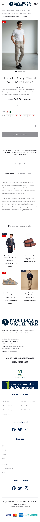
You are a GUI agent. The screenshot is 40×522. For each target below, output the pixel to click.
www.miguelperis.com (11, 351)
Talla (3, 115)
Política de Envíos (8, 406)
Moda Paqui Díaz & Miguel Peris (22, 502)
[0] (37, 3)
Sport (5, 152)
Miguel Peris (22, 155)
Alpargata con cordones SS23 (10, 293)
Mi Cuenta (6, 402)
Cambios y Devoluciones (28, 402)
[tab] (9, 173)
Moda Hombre (32, 150)
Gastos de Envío (8, 414)
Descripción (9, 174)
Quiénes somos (6, 446)
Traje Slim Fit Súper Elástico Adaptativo (10, 256)
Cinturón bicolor (30, 256)
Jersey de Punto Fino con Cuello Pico (30, 293)
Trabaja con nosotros (8, 450)
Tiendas (4, 454)
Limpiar (22, 119)
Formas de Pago (8, 410)
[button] (15, 71)
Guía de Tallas (25, 406)
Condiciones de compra (28, 410)
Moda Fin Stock (20, 10)
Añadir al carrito (21, 134)
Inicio (3, 10)
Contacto (4, 458)
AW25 (34, 152)
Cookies (4, 473)
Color (3, 112)
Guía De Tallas (20, 106)
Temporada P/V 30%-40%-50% (21, 13)
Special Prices (10, 10)
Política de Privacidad (8, 468)
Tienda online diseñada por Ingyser (20, 507)
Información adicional (26, 174)
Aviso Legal (5, 464)
